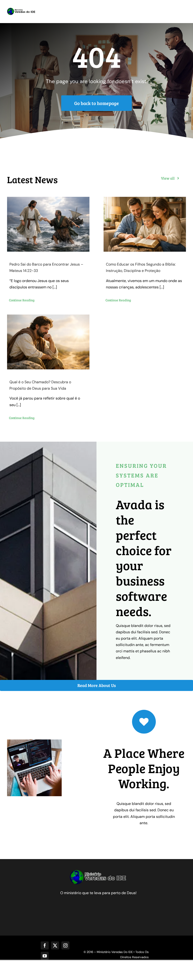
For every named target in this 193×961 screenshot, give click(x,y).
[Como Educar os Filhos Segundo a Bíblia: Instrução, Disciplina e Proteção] (145, 224)
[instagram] (65, 945)
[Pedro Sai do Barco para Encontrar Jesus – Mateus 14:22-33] (48, 224)
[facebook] (45, 945)
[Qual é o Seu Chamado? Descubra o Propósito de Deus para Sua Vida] (48, 342)
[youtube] (45, 956)
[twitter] (55, 945)
